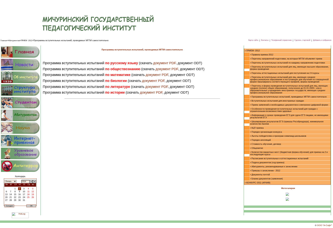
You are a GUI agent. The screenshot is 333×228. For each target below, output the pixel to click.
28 (10, 200)
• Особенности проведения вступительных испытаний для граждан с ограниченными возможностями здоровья (284, 110)
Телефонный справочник (281, 40)
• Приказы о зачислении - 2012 (265, 170)
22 (15, 197)
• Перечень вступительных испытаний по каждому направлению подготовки (287, 63)
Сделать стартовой (302, 40)
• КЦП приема (257, 128)
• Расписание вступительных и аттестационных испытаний (279, 158)
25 (28, 197)
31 (24, 200)
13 (6, 194)
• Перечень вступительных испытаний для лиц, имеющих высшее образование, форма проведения (289, 68)
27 (6, 200)
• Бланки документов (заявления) (266, 178)
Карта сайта (253, 40)
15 (15, 194)
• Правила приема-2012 (261, 54)
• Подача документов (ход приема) (267, 162)
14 (10, 194)
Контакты (264, 40)
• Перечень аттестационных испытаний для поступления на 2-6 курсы (284, 73)
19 (33, 194)
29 (15, 200)
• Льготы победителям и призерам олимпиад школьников (278, 136)
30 (19, 200)
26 (33, 197)
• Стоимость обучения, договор (265, 144)
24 (24, 197)
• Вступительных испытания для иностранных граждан (277, 101)
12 (33, 191)
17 (24, 194)
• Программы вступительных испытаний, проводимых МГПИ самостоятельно (288, 97)
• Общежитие (256, 148)
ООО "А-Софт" (324, 225)
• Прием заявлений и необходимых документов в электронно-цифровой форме (289, 105)
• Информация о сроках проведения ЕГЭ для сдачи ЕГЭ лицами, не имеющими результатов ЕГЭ (289, 116)
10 (24, 191)
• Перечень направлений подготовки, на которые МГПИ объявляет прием (286, 58)
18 (28, 194)
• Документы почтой (260, 174)
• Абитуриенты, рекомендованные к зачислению (273, 166)
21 (10, 197)
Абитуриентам (14, 41)
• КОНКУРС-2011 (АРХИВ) (257, 182)
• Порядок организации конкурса (266, 132)
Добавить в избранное (322, 40)
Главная (4, 41)
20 (6, 197)
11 (28, 191)
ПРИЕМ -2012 (26, 41)
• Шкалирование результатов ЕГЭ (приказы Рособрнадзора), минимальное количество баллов (287, 122)
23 (19, 197)
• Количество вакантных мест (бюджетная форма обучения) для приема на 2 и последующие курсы (289, 153)
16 (19, 194)
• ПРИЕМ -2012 (252, 50)
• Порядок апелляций (260, 140)
